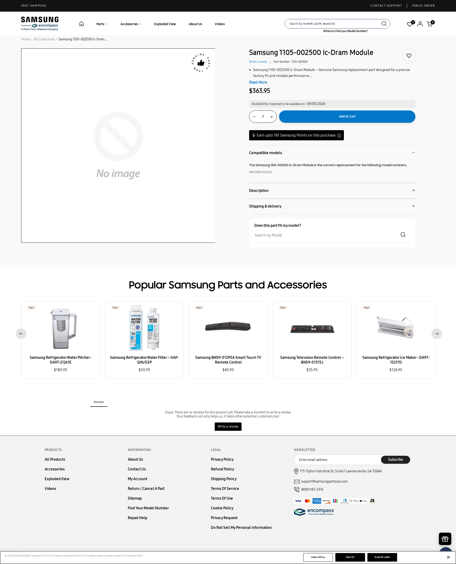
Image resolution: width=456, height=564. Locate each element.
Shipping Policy (224, 479)
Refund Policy (222, 469)
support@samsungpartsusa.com (324, 481)
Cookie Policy (222, 508)
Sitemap (135, 498)
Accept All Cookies (382, 557)
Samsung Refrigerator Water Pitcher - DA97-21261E (61, 360)
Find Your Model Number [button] (148, 508)
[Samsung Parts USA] (40, 23)
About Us (195, 24)
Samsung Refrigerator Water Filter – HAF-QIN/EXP (144, 360)
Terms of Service (225, 488)
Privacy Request (224, 518)
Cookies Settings (318, 557)
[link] (409, 56)
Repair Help (137, 518)
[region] (228, 557)
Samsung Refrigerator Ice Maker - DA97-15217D (395, 360)
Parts (100, 24)
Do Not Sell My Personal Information (241, 527)
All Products (55, 459)
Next (435, 332)
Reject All (350, 557)
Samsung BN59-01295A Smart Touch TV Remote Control (228, 360)
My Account (137, 479)
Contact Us (137, 469)
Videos (220, 24)
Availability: (260, 104)
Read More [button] (258, 82)
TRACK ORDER (423, 6)
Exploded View (165, 24)
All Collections (44, 39)
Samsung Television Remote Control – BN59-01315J (312, 360)
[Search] (384, 24)
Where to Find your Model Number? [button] (345, 31)
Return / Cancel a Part (146, 488)
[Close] (448, 557)
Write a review (258, 61)
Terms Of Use (222, 498)
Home (25, 39)
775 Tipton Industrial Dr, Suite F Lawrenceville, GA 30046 (341, 471)
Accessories (129, 24)
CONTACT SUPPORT (386, 6)
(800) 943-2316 (312, 490)
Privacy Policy (222, 459)
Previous (20, 332)
